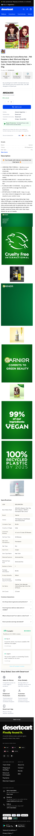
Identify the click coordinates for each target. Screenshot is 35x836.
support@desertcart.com (14, 801)
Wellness (3, 14)
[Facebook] (11, 755)
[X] (8, 755)
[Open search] (23, 9)
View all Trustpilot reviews (17, 666)
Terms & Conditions (10, 830)
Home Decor (12, 14)
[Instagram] (4, 755)
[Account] (27, 9)
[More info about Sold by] (26, 112)
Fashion (30, 14)
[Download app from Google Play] (8, 825)
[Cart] (30, 9)
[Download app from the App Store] (20, 825)
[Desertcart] (7, 9)
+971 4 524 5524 (11, 808)
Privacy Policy (8, 833)
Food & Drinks (21, 14)
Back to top (16, 719)
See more (4, 152)
